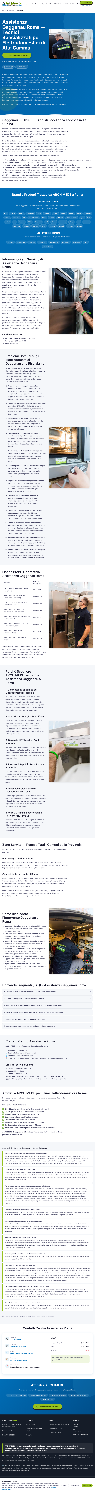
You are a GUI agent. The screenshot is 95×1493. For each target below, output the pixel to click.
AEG (5, 213)
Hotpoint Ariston (72, 218)
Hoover (51, 218)
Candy (63, 213)
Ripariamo (28, 4)
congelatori (76, 242)
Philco (72, 222)
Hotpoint (60, 218)
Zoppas (79, 226)
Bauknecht (30, 213)
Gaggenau (16, 218)
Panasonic (63, 222)
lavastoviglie (21, 242)
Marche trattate (40, 4)
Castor (71, 213)
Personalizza (75, 1485)
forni (85, 242)
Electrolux (88, 213)
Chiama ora (87, 2)
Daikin (79, 213)
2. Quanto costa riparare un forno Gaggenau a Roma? (24, 999)
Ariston (21, 213)
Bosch (55, 213)
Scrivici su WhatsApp (18, 1346)
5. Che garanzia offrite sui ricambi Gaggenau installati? (24, 1019)
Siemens (35, 226)
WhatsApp (9, 67)
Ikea (88, 218)
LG (14, 222)
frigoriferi (32, 242)
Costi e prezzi (77, 1432)
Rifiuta (65, 1485)
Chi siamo (57, 4)
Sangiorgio (16, 226)
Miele (29, 222)
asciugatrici (42, 242)
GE (24, 218)
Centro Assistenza (8, 10)
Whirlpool (52, 226)
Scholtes (26, 226)
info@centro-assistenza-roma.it (22, 1353)
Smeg (43, 226)
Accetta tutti (87, 1485)
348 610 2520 (15, 1340)
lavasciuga (65, 242)
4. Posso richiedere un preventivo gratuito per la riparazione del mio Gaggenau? (33, 1012)
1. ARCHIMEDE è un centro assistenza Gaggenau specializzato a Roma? (30, 992)
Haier (43, 218)
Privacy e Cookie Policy (80, 1434)
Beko (39, 213)
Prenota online (75, 4)
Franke (7, 218)
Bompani (47, 213)
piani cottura (47, 246)
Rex (78, 222)
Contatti (65, 4)
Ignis (82, 218)
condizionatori (54, 242)
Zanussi (61, 226)
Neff (46, 222)
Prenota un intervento (18, 1360)
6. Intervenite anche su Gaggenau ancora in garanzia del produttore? (29, 1026)
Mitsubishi (38, 222)
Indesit (8, 222)
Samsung (86, 222)
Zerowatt (70, 226)
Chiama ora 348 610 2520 (18, 55)
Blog (50, 4)
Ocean (54, 222)
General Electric (33, 218)
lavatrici (10, 242)
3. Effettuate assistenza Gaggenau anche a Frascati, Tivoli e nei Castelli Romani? (34, 1005)
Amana (13, 213)
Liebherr (21, 222)
